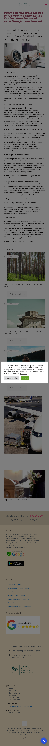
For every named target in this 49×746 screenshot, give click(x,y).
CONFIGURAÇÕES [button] (11, 378)
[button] (44, 741)
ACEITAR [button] (25, 378)
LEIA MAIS (23, 374)
